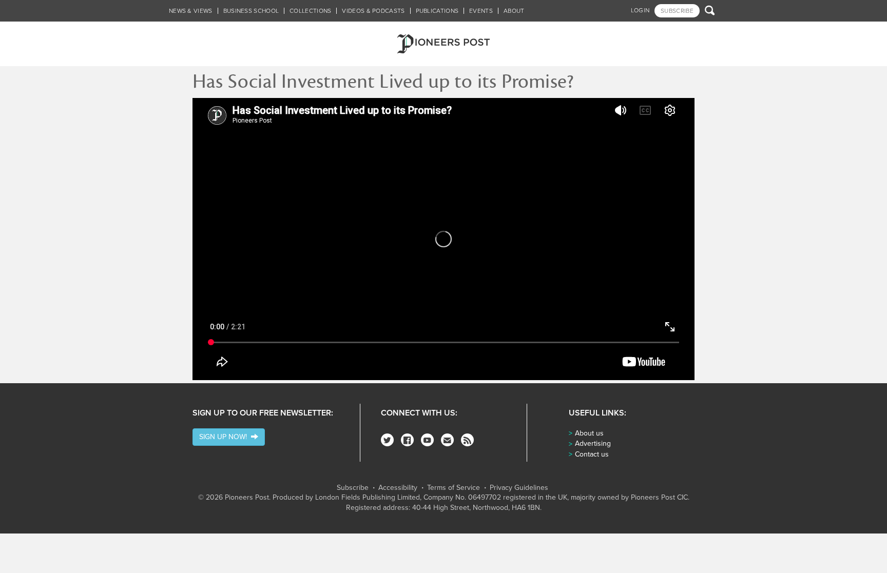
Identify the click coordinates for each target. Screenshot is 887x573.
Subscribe (353, 487)
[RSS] (467, 439)
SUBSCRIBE (677, 10)
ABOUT (514, 11)
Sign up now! (225, 436)
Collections (310, 11)
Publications (437, 11)
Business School (251, 11)
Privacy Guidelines (519, 487)
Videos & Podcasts (373, 11)
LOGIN (640, 10)
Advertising (593, 443)
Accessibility (397, 487)
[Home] (443, 44)
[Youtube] (427, 439)
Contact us (592, 454)
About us (589, 433)
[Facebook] (407, 439)
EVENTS (481, 11)
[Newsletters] (447, 439)
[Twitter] (387, 439)
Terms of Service (453, 487)
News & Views (191, 11)
